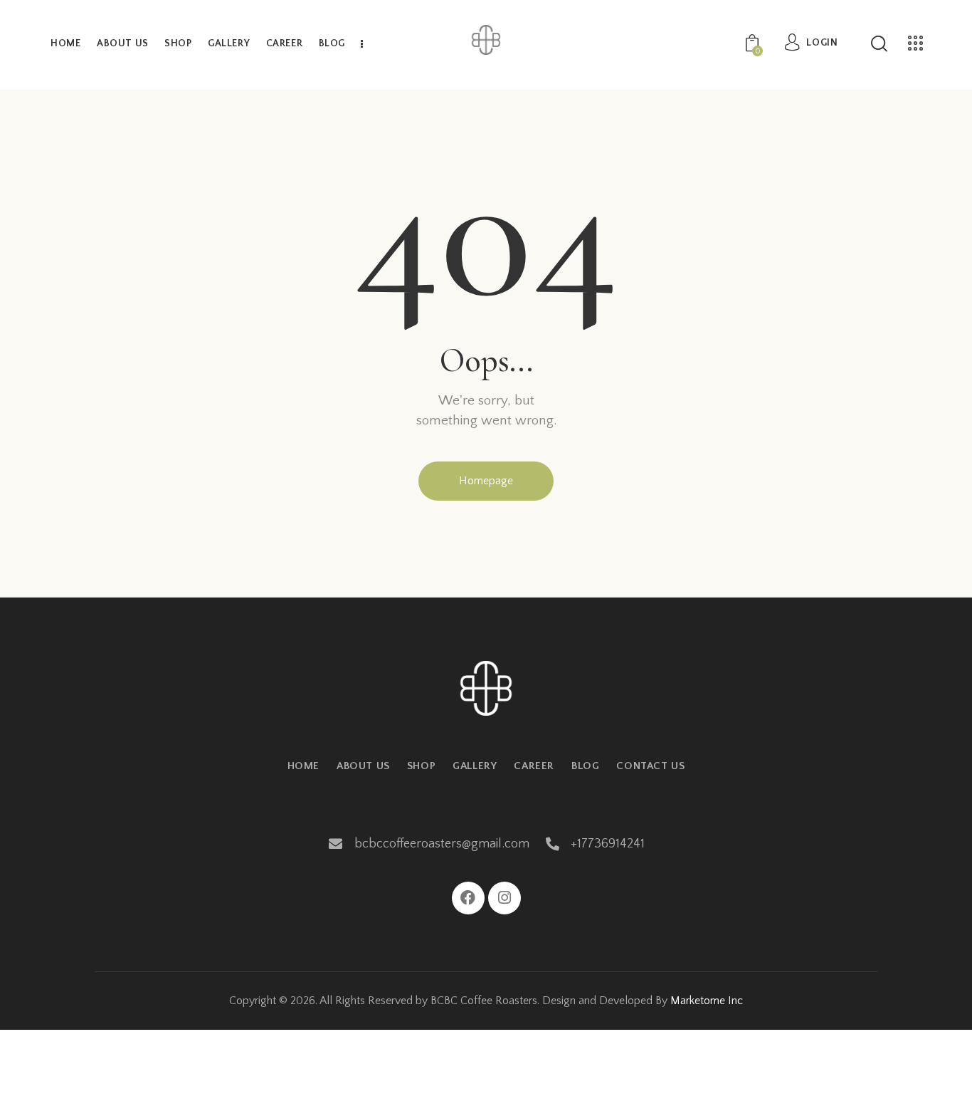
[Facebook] (468, 898)
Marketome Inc (706, 1000)
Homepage (486, 480)
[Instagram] (504, 898)
